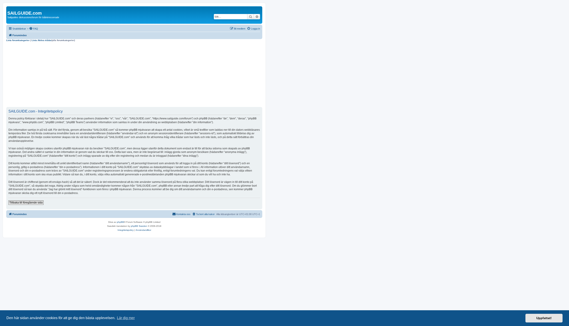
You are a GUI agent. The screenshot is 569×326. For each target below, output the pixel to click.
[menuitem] (33, 28)
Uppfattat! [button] (544, 318)
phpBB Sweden (139, 226)
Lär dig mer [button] (126, 318)
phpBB (120, 222)
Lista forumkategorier (18, 40)
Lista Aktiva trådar (42, 40)
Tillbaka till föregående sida (26, 202)
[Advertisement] (134, 75)
